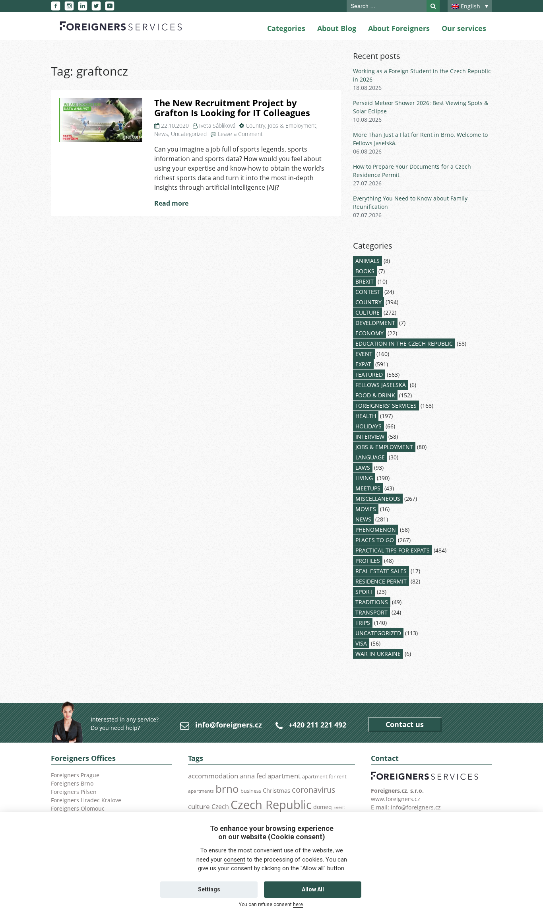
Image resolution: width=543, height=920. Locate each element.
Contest (367, 292)
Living (364, 478)
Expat (363, 364)
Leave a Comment (240, 134)
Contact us (405, 724)
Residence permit (381, 581)
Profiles (367, 560)
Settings (209, 889)
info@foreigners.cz (228, 724)
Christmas (276, 790)
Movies (365, 509)
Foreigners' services (386, 405)
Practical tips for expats (392, 550)
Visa (361, 643)
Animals (367, 261)
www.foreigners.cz (395, 799)
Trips (362, 622)
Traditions (371, 602)
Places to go (374, 540)
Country (255, 125)
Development (375, 323)
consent (234, 859)
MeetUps (367, 488)
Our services (464, 28)
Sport (364, 591)
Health (365, 416)
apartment (284, 775)
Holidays (368, 426)
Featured (369, 374)
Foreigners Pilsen (74, 792)
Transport (371, 612)
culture (199, 806)
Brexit (364, 281)
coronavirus (313, 789)
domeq (322, 807)
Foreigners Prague (75, 775)
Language (370, 457)
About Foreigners (399, 28)
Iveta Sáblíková (217, 125)
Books (364, 271)
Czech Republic (271, 805)
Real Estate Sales (381, 571)
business (250, 790)
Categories (286, 28)
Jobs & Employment (292, 125)
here (298, 904)
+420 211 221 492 (317, 724)
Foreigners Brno (72, 783)
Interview (369, 436)
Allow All (313, 889)
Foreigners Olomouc (78, 808)
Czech (220, 806)
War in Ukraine (378, 653)
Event (363, 354)
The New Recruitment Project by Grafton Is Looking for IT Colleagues (232, 108)
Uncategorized (189, 134)
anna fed (253, 776)
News (161, 134)
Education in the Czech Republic (404, 343)
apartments (201, 791)
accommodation (213, 775)
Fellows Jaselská (380, 385)
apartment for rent (324, 776)
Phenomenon (375, 529)
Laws (362, 467)
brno (227, 789)
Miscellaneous (377, 498)
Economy (369, 333)
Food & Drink (375, 395)
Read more (171, 203)
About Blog (336, 28)
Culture (367, 312)
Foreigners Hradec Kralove (86, 800)
